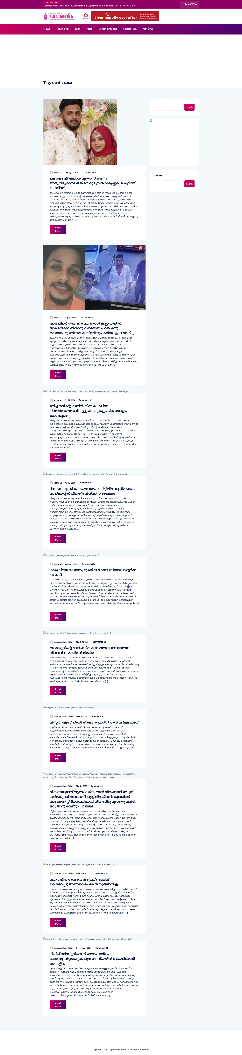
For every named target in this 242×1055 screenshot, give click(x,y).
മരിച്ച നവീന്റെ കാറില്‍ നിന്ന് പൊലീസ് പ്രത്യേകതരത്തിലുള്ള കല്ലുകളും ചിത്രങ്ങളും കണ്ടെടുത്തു (88, 410)
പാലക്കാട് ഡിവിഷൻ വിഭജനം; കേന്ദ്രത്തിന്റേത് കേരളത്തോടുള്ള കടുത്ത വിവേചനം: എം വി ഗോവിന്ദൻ (89, 5)
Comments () (89, 172)
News (46, 29)
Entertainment (107, 29)
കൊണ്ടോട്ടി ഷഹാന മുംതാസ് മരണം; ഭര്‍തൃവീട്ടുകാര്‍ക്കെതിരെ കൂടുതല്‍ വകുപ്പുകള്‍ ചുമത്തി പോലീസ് (93, 183)
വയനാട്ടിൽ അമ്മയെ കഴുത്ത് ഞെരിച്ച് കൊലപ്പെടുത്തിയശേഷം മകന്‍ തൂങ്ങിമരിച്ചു (84, 881)
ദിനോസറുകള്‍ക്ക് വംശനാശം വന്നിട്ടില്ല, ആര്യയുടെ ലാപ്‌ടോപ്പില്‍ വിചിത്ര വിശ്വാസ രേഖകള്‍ (92, 491)
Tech (78, 29)
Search (189, 107)
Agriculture (130, 29)
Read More (58, 229)
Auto (89, 29)
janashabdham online (64, 642)
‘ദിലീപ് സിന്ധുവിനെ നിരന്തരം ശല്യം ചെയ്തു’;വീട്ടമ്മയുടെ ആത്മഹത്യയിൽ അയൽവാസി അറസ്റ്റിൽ (92, 958)
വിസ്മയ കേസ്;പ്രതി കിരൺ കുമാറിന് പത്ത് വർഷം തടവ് (94, 722)
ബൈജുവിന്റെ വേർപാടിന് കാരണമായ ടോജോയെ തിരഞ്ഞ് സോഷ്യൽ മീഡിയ (89, 650)
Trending (63, 29)
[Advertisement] (121, 55)
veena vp (58, 172)
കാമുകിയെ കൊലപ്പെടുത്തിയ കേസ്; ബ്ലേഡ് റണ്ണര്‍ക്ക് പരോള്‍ (93, 572)
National (148, 29)
